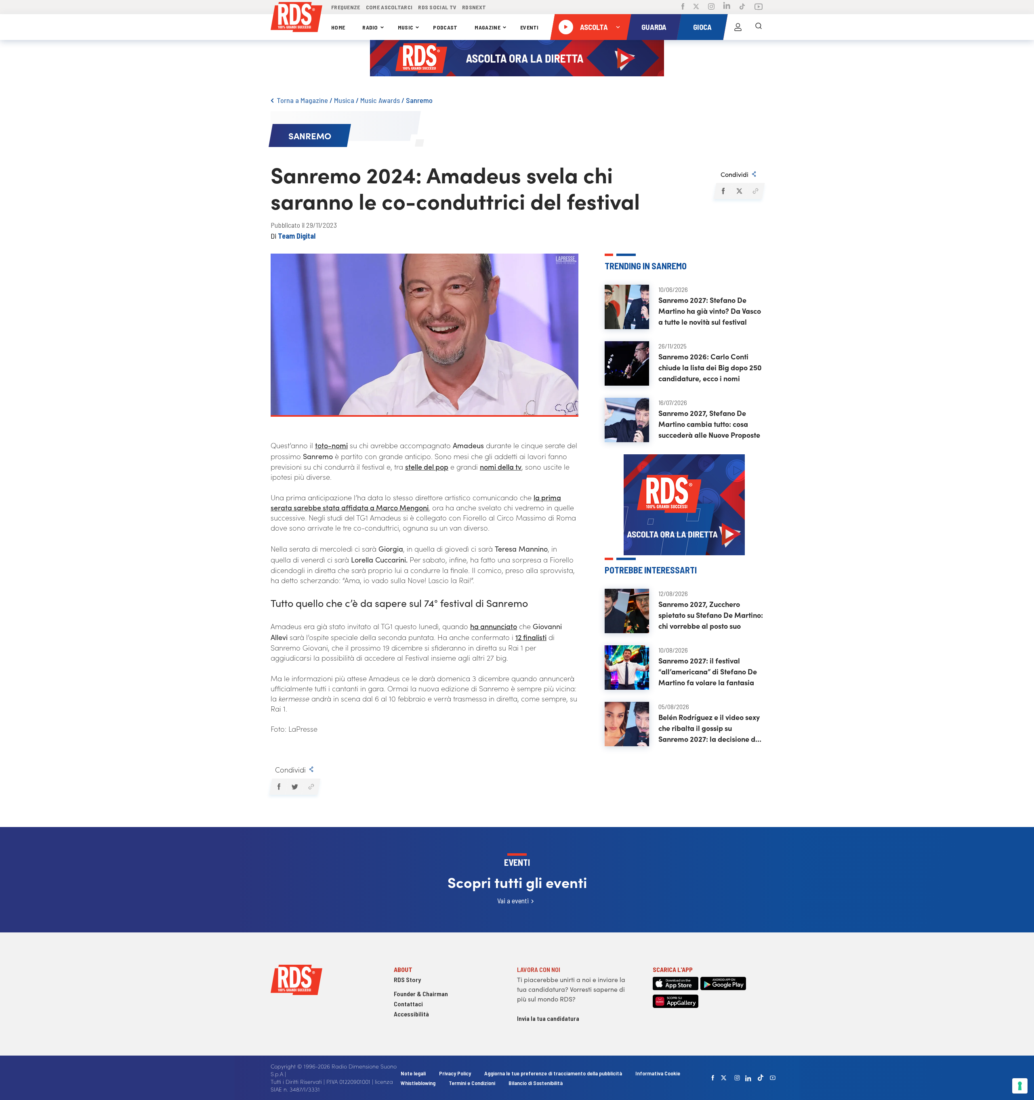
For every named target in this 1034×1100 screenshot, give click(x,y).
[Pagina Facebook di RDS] (682, 7)
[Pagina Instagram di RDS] (711, 7)
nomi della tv (500, 467)
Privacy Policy (455, 1073)
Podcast (445, 27)
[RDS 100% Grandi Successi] (296, 18)
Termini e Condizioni (472, 1082)
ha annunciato (493, 626)
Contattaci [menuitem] (408, 1004)
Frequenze (345, 7)
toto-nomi (331, 445)
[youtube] (772, 1078)
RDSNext (474, 7)
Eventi (529, 27)
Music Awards (380, 100)
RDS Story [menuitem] (407, 979)
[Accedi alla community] (738, 27)
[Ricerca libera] (758, 27)
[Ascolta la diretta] (566, 27)
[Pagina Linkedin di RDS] (727, 7)
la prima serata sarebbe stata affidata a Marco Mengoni (416, 502)
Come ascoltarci (389, 7)
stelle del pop (426, 467)
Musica (344, 100)
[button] (722, 191)
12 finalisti (530, 637)
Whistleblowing (418, 1082)
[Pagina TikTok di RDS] (742, 7)
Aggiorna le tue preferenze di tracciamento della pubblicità (553, 1073)
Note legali (414, 1073)
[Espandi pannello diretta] (618, 27)
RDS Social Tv (437, 7)
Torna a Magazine (302, 100)
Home (338, 27)
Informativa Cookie (657, 1073)
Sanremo (419, 100)
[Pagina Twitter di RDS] (696, 7)
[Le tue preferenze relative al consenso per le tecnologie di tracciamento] (1020, 1086)
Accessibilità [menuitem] (411, 1014)
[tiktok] (760, 1077)
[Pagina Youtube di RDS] (758, 7)
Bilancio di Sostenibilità (536, 1082)
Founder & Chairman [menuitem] (421, 993)
